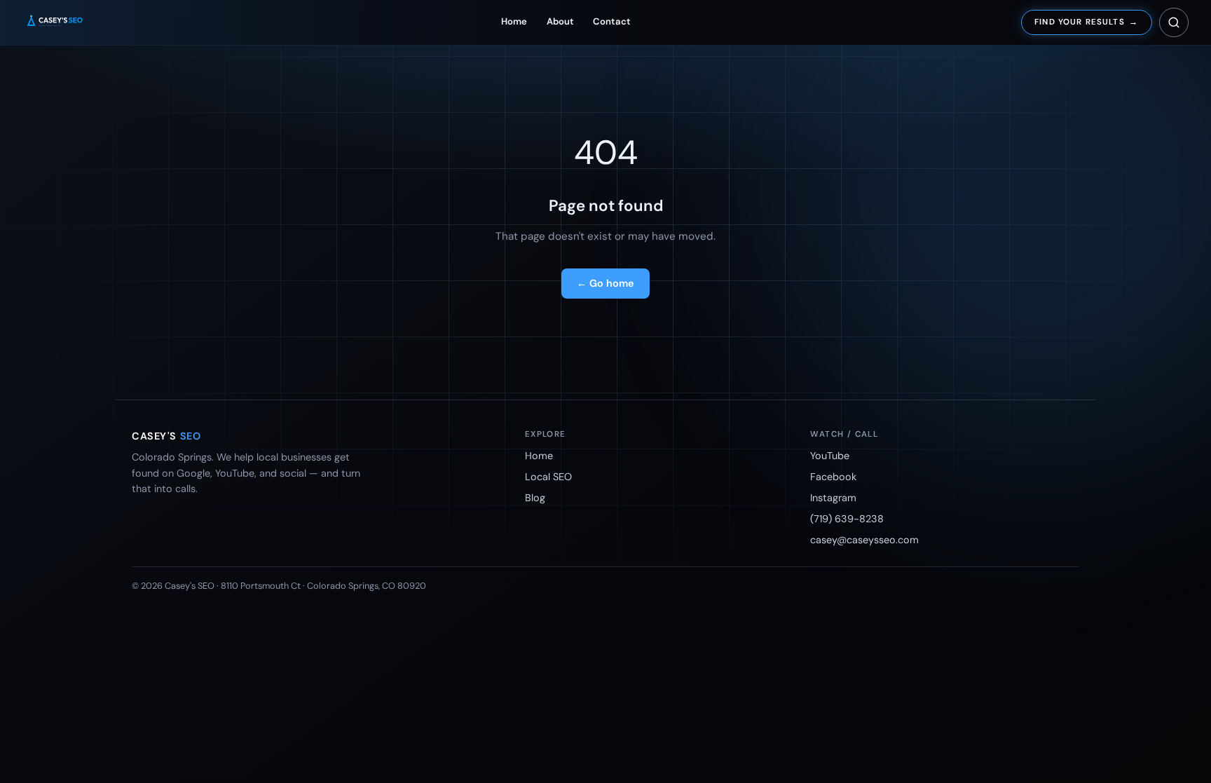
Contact (612, 21)
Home (514, 21)
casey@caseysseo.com (864, 539)
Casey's (166, 436)
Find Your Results (1086, 22)
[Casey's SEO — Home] (66, 22)
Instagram (833, 497)
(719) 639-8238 (847, 518)
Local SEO (548, 476)
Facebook (833, 476)
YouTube (829, 455)
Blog (535, 497)
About (560, 21)
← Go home (605, 283)
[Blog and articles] (1174, 22)
